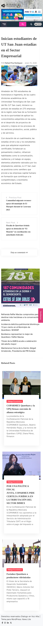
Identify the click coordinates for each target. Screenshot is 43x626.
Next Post (10, 222)
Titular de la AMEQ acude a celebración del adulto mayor (19, 342)
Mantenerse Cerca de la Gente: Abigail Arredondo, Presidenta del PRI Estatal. (18, 349)
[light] (34, 24)
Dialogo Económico (15, 401)
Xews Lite (26, 619)
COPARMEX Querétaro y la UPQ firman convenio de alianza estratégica (21, 409)
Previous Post (15, 197)
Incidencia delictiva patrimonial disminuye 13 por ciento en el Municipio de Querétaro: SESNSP (20, 327)
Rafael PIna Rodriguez (13, 63)
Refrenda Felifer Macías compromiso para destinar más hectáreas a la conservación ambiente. (20, 317)
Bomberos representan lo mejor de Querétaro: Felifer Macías (17, 335)
